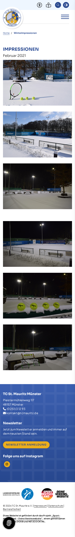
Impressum (40, 505)
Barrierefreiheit (12, 509)
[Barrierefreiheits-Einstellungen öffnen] (38, 5)
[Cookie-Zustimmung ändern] (9, 523)
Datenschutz (55, 505)
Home (6, 32)
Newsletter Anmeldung (26, 444)
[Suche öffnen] (58, 5)
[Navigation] (63, 16)
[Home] (12, 18)
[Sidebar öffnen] (66, 5)
